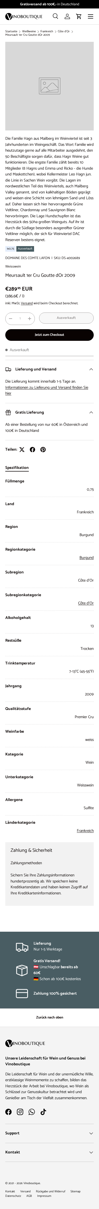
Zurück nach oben (49, 1017)
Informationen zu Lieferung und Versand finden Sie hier (46, 390)
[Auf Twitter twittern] (22, 449)
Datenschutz (13, 1196)
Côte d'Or (64, 31)
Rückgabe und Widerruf (50, 1191)
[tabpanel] (49, 656)
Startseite (11, 31)
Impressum (44, 1196)
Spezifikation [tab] (17, 467)
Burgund (86, 557)
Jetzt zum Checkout (49, 335)
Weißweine (29, 31)
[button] (79, 16)
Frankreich (46, 31)
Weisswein (13, 266)
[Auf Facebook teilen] (32, 449)
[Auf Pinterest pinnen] (43, 449)
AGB (29, 1196)
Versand (27, 303)
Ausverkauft (66, 318)
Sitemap (75, 1191)
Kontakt (10, 1191)
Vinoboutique (31, 1183)
